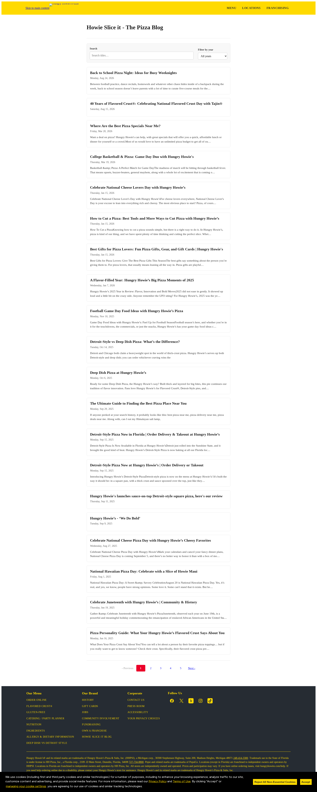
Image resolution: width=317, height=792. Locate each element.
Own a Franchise (94, 730)
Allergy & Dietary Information (50, 736)
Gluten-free (35, 712)
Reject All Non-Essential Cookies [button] (275, 781)
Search (93, 48)
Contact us (136, 700)
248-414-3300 (240, 758)
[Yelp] (191, 701)
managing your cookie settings (26, 786)
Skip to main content (37, 8)
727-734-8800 (136, 762)
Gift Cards (90, 706)
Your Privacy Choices (143, 718)
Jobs (85, 712)
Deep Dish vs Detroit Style (46, 743)
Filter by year (205, 49)
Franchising (278, 8)
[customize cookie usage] (146, 787)
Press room (136, 706)
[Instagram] (200, 701)
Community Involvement (100, 718)
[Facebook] (172, 701)
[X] (181, 701)
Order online (36, 700)
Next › (191, 668)
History (88, 700)
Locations (251, 8)
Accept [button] (305, 781)
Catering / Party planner (45, 718)
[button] (143, 786)
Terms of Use (182, 781)
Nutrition (33, 724)
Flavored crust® (39, 706)
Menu (231, 8)
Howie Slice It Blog (97, 736)
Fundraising (91, 724)
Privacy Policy (158, 781)
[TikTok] (210, 701)
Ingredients (35, 730)
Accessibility (137, 712)
